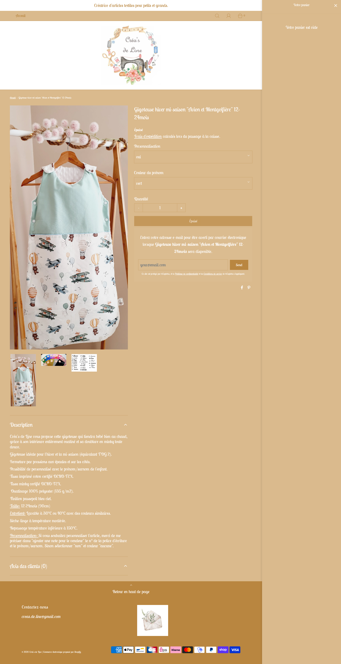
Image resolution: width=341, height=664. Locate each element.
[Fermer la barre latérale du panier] (335, 5)
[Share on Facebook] (241, 287)
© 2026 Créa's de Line (32, 651)
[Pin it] (248, 287)
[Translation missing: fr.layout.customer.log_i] (229, 16)
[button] (23, 380)
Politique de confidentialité (186, 273)
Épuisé (193, 221)
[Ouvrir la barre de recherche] (217, 15)
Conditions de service (213, 273)
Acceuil (20, 15)
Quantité (141, 199)
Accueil (13, 97)
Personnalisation (147, 146)
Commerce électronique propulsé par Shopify (62, 651)
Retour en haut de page (131, 591)
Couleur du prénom (149, 172)
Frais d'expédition (148, 136)
